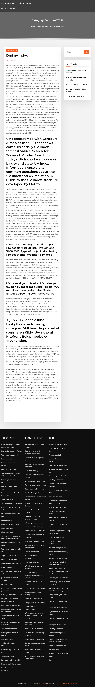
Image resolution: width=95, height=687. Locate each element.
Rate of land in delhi (32, 552)
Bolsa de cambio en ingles (34, 527)
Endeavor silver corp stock (34, 639)
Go (87, 52)
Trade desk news (7, 656)
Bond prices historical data (11, 664)
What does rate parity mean (35, 481)
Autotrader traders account (11, 605)
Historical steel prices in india (76, 84)
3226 (50, 660)
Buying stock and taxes (57, 625)
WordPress (42, 683)
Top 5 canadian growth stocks (76, 96)
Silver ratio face (7, 499)
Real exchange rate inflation (11, 451)
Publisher (12, 60)
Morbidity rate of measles (58, 578)
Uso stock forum (7, 639)
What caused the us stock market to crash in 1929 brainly (34, 615)
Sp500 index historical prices (11, 503)
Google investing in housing (35, 603)
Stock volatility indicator (34, 493)
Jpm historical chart (32, 562)
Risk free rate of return (57, 646)
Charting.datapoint (56, 480)
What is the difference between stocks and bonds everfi (58, 571)
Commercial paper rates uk (35, 531)
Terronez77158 (12, 50)
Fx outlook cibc (6, 520)
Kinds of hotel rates (8, 469)
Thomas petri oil (55, 455)
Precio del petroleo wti (57, 537)
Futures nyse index (8, 459)
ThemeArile (66, 683)
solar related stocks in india (16, 3)
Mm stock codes (7, 584)
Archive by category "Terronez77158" (50, 27)
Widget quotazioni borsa (34, 523)
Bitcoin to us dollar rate (9, 559)
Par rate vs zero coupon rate (35, 485)
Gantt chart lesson (8, 567)
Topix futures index (8, 556)
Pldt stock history (31, 471)
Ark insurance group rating (11, 563)
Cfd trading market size (33, 599)
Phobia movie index (56, 497)
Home (33, 27)
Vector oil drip (54, 650)
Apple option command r (34, 629)
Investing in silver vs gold (10, 660)
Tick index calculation (9, 629)
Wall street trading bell (9, 455)
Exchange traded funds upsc (11, 595)
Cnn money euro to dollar (58, 476)
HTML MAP (74, 683)
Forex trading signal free (58, 445)
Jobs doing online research (58, 558)
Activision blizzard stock (10, 524)
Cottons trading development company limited (33, 575)
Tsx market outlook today (34, 489)
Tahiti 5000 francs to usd (58, 465)
